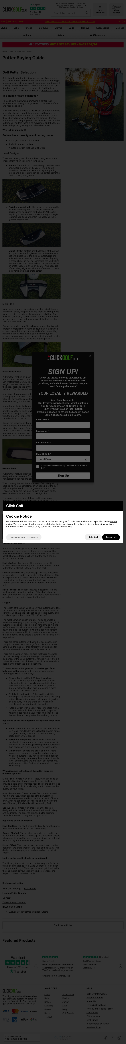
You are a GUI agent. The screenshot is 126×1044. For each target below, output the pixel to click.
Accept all (111, 537)
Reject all (93, 537)
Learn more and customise (24, 537)
